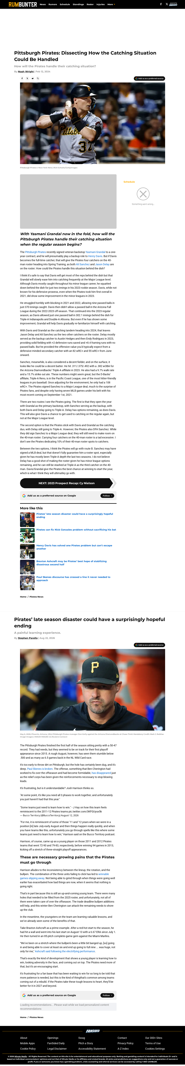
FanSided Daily (56, 1043)
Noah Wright (26, 71)
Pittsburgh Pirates (35, 252)
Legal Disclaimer (57, 1048)
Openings (52, 1037)
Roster (90, 4)
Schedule (65, 4)
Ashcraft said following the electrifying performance (65, 951)
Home (23, 596)
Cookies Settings (155, 1048)
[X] (167, 4)
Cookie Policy (28, 1048)
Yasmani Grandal (95, 252)
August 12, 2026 (70, 815)
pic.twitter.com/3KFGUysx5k (85, 811)
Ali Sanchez (82, 264)
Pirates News (36, 596)
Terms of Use (153, 1043)
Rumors (53, 4)
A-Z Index (123, 1048)
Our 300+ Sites (153, 1037)
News (43, 4)
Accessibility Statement (92, 1048)
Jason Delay (102, 264)
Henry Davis (95, 256)
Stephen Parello (28, 638)
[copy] (38, 78)
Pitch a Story (85, 1043)
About (23, 1037)
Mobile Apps (27, 1043)
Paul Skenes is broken (40, 768)
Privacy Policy (126, 1043)
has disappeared (101, 772)
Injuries (101, 4)
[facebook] (161, 4)
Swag (81, 1037)
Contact (122, 1037)
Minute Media (20, 1056)
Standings (78, 4)
